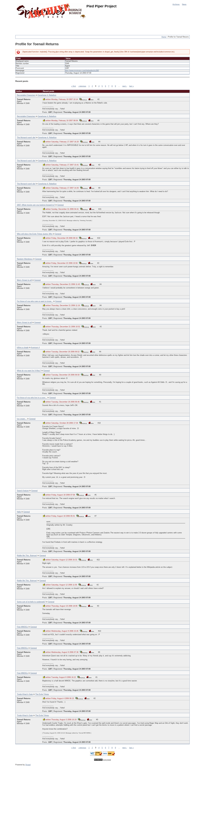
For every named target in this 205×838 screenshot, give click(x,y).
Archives (176, 4)
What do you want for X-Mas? (29, 371)
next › (124, 86)
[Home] (51, 11)
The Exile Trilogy (42, 694)
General (60, 205)
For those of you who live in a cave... (32, 398)
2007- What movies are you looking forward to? (36, 205)
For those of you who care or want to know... (35, 301)
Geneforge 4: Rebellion (47, 95)
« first (73, 86)
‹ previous (82, 86)
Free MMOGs (22, 627)
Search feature (23, 491)
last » (131, 86)
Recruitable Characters (26, 95)
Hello (19, 512)
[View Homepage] (91, 99)
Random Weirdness (25, 259)
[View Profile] (83, 99)
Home (163, 37)
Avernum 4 (35, 348)
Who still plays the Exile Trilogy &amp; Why (34, 234)
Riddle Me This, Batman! (27, 556)
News (184, 4)
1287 (50, 112)
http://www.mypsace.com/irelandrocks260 (82, 71)
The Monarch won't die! (26, 138)
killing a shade (22, 348)
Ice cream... (22, 419)
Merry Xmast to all (24, 280)
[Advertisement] (66, 25)
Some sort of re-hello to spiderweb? (31, 602)
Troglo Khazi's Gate (25, 694)
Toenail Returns (23, 99)
